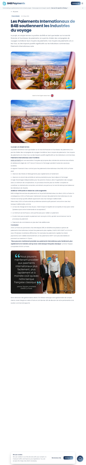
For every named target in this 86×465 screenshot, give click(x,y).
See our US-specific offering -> (59, 8)
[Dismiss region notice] (82, 8)
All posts (15, 11)
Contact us (75, 3)
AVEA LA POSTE (16, 160)
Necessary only (56, 458)
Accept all (68, 458)
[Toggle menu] (82, 3)
